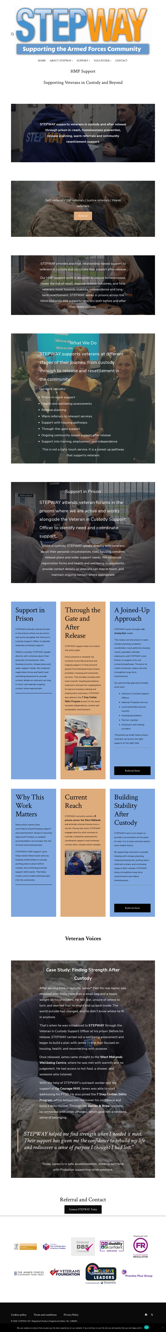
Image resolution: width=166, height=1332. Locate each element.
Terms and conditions (45, 1314)
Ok (146, 1327)
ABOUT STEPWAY (60, 60)
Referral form (132, 770)
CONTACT (121, 60)
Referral (83, 216)
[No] (162, 1327)
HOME (42, 60)
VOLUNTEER (102, 60)
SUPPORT (82, 60)
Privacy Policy (71, 1314)
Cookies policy (18, 1314)
